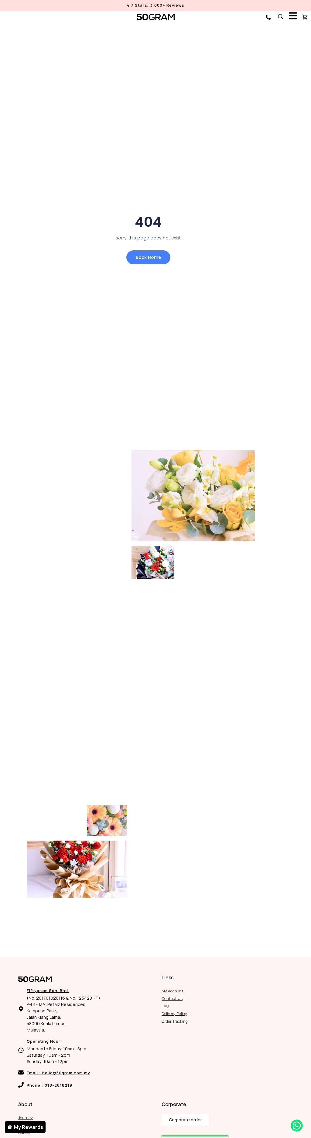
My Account (172, 991)
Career (24, 1133)
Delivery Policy (174, 1013)
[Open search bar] (281, 16)
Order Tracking (175, 1021)
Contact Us (172, 998)
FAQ (165, 1006)
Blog (22, 1125)
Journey (25, 1117)
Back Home (148, 257)
